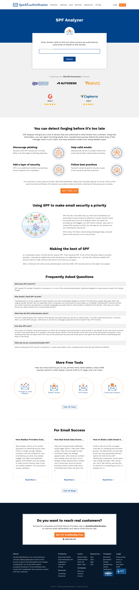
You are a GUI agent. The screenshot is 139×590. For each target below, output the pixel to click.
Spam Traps (81, 564)
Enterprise (61, 576)
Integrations (62, 562)
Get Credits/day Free (69, 535)
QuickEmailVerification (30, 5)
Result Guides (82, 557)
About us (80, 571)
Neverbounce (107, 564)
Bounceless (107, 559)
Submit (69, 59)
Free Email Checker (83, 393)
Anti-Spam (120, 564)
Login (115, 5)
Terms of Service (119, 561)
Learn (71, 5)
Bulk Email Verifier (64, 557)
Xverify (105, 567)
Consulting (61, 573)
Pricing (98, 5)
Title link (31, 459)
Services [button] (78, 5)
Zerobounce (107, 569)
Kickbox (106, 562)
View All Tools (69, 407)
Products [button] (53, 5)
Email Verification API (65, 559)
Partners (80, 573)
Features (63, 5)
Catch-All (80, 562)
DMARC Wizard (25, 393)
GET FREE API (69, 191)
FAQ (91, 564)
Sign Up (122, 5)
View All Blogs (69, 491)
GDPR (118, 567)
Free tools (61, 564)
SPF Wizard (54, 393)
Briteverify (106, 557)
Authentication (82, 559)
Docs (92, 559)
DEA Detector (112, 393)
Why (91, 557)
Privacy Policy (120, 557)
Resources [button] (88, 5)
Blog (91, 562)
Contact (80, 576)
